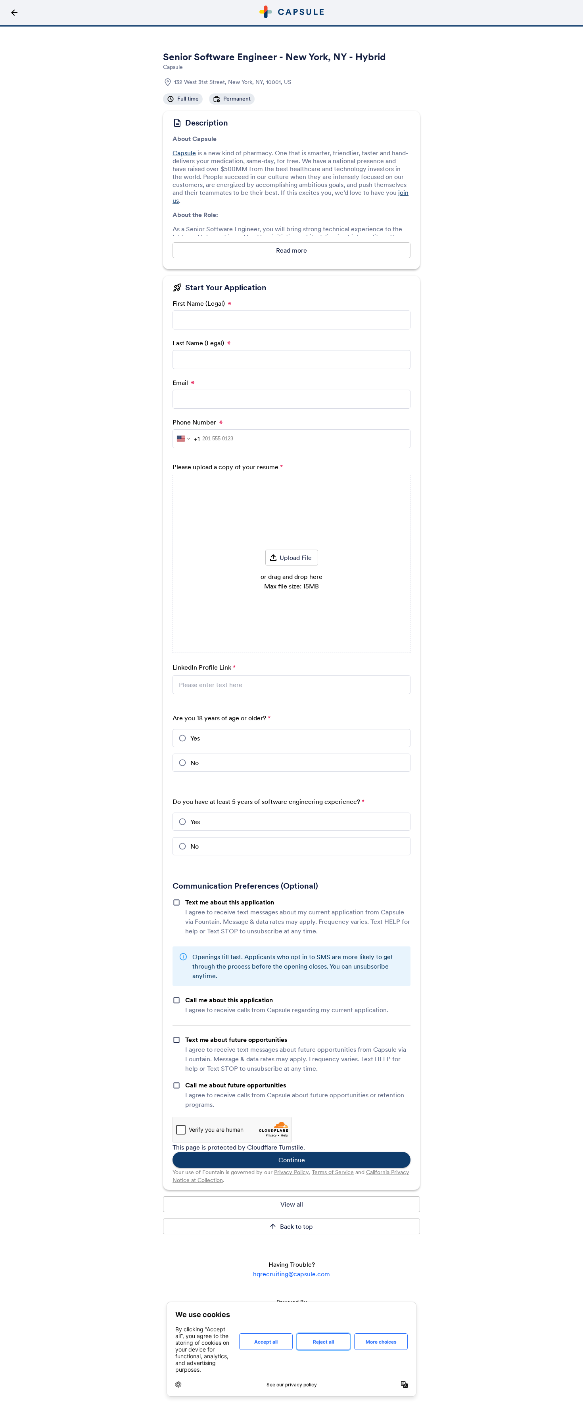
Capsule (184, 153)
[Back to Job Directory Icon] (14, 12)
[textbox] (291, 689)
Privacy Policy (291, 1172)
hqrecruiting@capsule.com (291, 1274)
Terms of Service (333, 1172)
